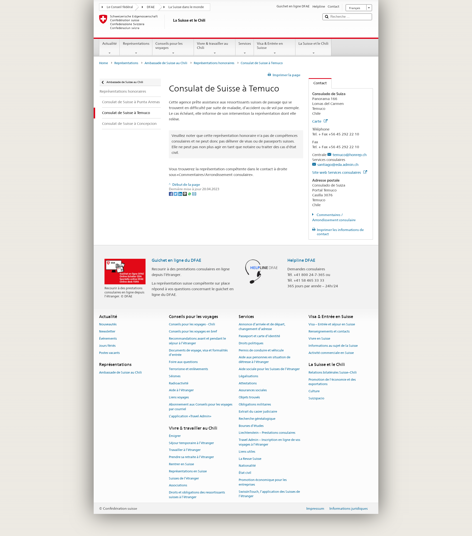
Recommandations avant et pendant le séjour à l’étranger (197, 341)
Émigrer (175, 436)
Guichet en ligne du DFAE (176, 260)
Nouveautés (108, 324)
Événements (108, 338)
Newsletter (107, 331)
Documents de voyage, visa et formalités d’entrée (198, 352)
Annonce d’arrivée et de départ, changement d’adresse (262, 327)
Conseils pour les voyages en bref (193, 331)
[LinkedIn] (180, 194)
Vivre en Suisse (319, 338)
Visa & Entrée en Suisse (270, 46)
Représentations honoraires (214, 63)
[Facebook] (171, 194)
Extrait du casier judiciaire (258, 411)
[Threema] (185, 194)
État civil (245, 473)
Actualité (109, 43)
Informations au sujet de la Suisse (333, 346)
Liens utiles (247, 451)
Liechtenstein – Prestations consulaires (267, 433)
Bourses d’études (251, 426)
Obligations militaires (255, 404)
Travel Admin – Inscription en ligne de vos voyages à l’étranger (269, 442)
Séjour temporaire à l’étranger (191, 443)
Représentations (136, 43)
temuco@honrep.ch (350, 154)
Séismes (174, 376)
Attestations (248, 383)
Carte (317, 121)
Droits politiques (251, 343)
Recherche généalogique (257, 418)
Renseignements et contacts (329, 331)
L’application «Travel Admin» (190, 416)
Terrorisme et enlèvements (188, 369)
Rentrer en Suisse (181, 464)
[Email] (194, 194)
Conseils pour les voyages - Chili (192, 324)
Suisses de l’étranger (184, 478)
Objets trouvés (249, 397)
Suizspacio (316, 398)
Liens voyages (179, 397)
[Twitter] (176, 194)
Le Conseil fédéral (120, 7)
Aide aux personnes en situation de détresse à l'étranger (264, 360)
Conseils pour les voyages (169, 46)
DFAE (151, 7)
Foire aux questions (183, 362)
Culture (314, 391)
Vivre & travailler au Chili (212, 46)
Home (103, 63)
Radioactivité (178, 383)
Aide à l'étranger (181, 390)
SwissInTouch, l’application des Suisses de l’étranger (269, 494)
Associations (178, 485)
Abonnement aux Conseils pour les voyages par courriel (200, 407)
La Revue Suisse (250, 459)
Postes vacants (109, 353)
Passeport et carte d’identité (259, 336)
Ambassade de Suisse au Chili (166, 63)
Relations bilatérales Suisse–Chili (333, 372)
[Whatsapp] (190, 194)
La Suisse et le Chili (313, 43)
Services (244, 43)
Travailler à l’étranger (185, 450)
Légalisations (248, 376)
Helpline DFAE (301, 260)
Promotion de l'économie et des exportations (332, 382)
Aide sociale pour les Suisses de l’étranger (269, 369)
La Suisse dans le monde (186, 7)
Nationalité (247, 466)
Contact (318, 83)
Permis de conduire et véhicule (261, 350)
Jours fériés (107, 346)
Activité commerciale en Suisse (331, 353)
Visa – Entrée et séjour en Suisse (332, 324)
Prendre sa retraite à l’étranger (191, 457)
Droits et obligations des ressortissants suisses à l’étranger (197, 495)
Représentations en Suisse (188, 471)
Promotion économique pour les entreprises (263, 482)
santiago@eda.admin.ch (337, 164)
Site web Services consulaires (337, 172)
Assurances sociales (253, 390)
